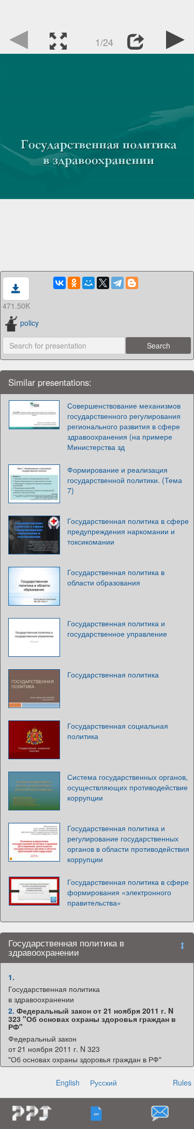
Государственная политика (113, 674)
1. (11, 977)
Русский (103, 1082)
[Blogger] (132, 283)
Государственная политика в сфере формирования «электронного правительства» (128, 892)
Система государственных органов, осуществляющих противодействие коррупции (127, 787)
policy (29, 323)
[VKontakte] (59, 283)
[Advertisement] (97, 13)
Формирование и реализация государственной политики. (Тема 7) (124, 479)
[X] (103, 283)
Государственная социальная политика (117, 730)
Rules (182, 1082)
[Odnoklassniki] (74, 283)
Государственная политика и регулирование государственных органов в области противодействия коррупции (128, 843)
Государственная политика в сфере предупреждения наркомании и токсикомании (128, 531)
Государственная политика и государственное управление (117, 628)
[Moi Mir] (88, 283)
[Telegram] (117, 283)
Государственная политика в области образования (116, 577)
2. (11, 1010)
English (68, 1082)
